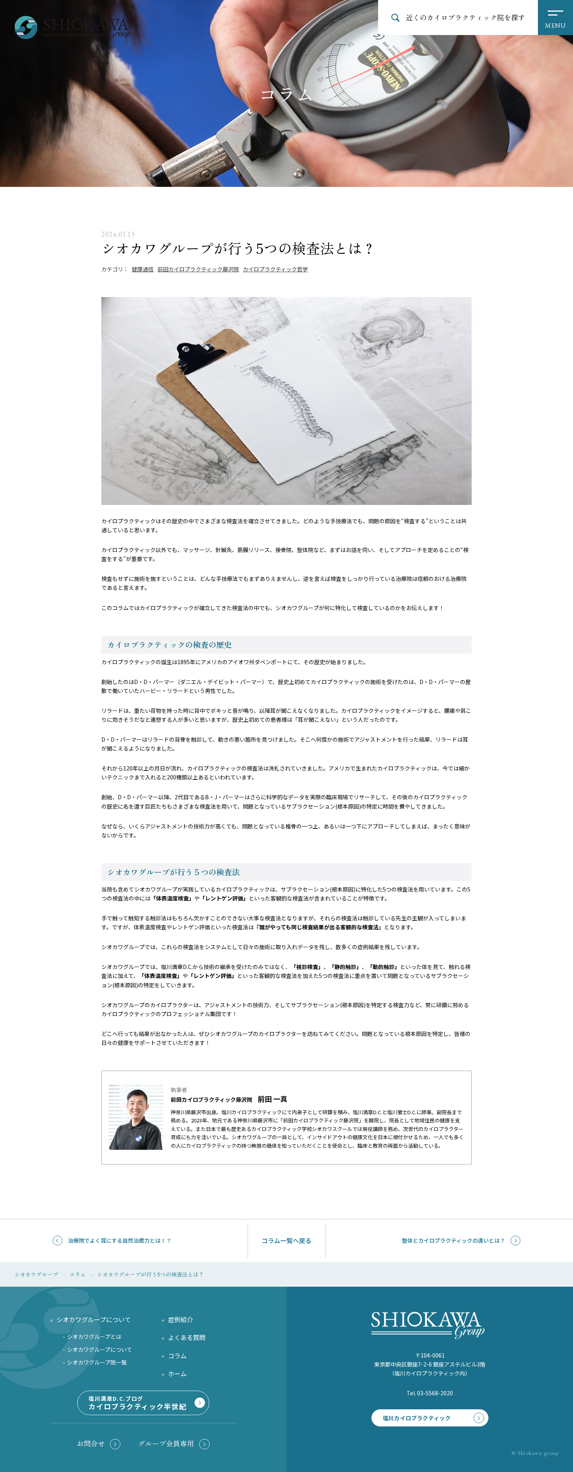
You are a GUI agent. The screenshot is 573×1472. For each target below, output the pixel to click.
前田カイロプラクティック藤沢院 (198, 269)
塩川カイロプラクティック (417, 1418)
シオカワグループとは (94, 1336)
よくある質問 (186, 1337)
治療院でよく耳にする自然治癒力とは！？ (120, 1240)
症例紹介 (180, 1319)
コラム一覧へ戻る (286, 1240)
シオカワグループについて (99, 1349)
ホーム (177, 1373)
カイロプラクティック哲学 (275, 269)
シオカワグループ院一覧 (97, 1362)
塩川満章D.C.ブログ (137, 1403)
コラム (177, 1355)
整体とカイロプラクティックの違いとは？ (453, 1240)
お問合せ (91, 1443)
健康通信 (143, 269)
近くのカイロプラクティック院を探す (465, 17)
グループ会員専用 (166, 1443)
